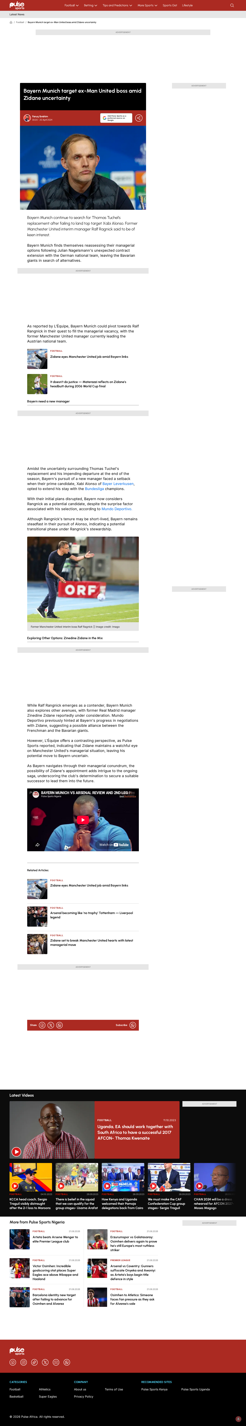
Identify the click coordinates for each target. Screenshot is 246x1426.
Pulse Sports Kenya (154, 1389)
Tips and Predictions (115, 5)
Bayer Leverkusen (118, 484)
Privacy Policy (83, 1396)
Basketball (16, 1396)
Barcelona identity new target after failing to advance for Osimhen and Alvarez (54, 1299)
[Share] (138, 118)
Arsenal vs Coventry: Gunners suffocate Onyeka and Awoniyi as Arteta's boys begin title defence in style (132, 1272)
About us (80, 1389)
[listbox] (123, 1188)
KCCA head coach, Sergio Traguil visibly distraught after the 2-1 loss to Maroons (30, 1203)
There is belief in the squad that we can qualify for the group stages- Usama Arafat (77, 1203)
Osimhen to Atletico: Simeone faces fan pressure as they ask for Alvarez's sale (132, 1299)
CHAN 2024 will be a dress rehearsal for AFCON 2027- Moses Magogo (214, 1203)
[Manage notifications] (238, 1419)
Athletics (44, 1389)
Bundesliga (94, 489)
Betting (88, 5)
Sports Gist (170, 5)
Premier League (120, 1260)
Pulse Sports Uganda (195, 1389)
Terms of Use (114, 1389)
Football (70, 5)
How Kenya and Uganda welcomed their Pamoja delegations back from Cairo (122, 1203)
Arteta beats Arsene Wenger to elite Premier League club (55, 1239)
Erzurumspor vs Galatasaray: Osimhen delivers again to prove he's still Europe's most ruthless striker (133, 1243)
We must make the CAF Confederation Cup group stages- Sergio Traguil (166, 1203)
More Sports (145, 5)
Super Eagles (48, 1396)
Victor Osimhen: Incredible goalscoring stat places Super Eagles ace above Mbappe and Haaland (55, 1272)
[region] (123, 1188)
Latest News (17, 14)
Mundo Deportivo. (117, 509)
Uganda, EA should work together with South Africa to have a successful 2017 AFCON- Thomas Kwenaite (135, 1132)
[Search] (232, 5)
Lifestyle (187, 5)
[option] (31, 1188)
